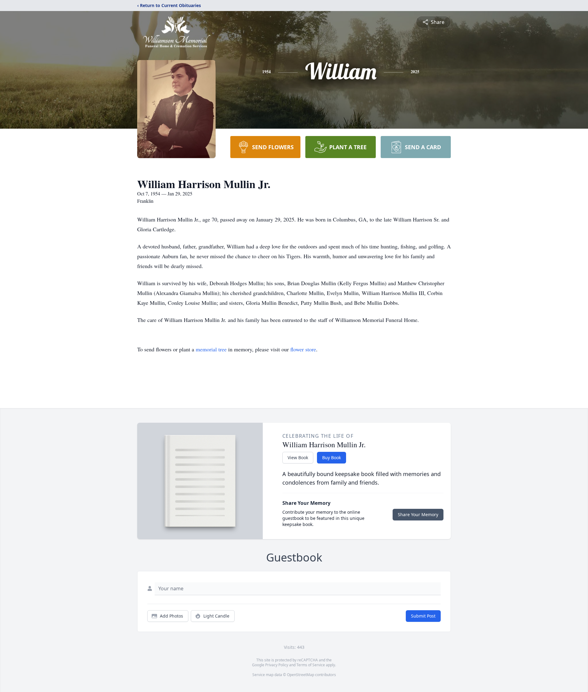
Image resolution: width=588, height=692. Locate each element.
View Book (298, 457)
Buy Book (331, 457)
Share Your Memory (418, 514)
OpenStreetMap (300, 674)
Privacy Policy (276, 664)
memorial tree (211, 349)
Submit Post (423, 616)
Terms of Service (310, 664)
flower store (303, 349)
